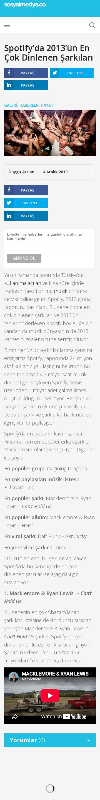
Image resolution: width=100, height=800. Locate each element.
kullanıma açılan (22, 283)
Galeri (10, 105)
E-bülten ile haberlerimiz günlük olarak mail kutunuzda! (44, 236)
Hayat (47, 105)
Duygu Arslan (21, 171)
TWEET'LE (75, 72)
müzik (60, 291)
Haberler (29, 105)
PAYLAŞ (27, 72)
